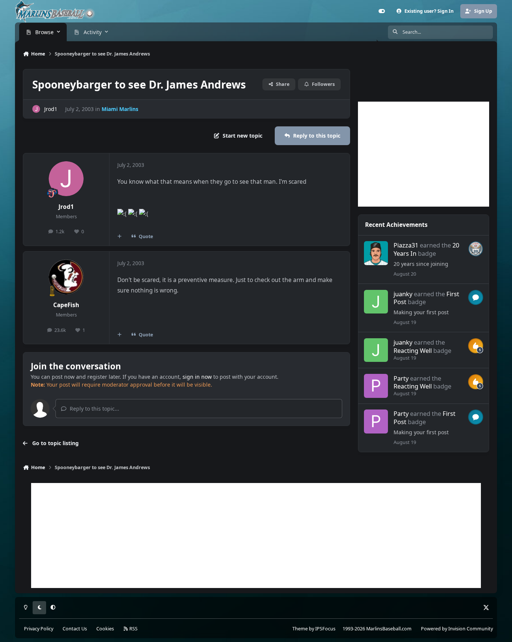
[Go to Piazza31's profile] (376, 253)
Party (401, 378)
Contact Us (75, 629)
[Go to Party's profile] (376, 386)
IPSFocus (325, 629)
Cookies (105, 629)
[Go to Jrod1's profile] (36, 109)
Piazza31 (406, 245)
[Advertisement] (423, 154)
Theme (300, 629)
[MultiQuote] (119, 237)
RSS (133, 629)
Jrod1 (50, 108)
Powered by (457, 629)
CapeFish (66, 305)
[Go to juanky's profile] (376, 302)
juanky (403, 294)
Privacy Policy (38, 629)
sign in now (197, 376)
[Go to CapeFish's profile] (66, 277)
